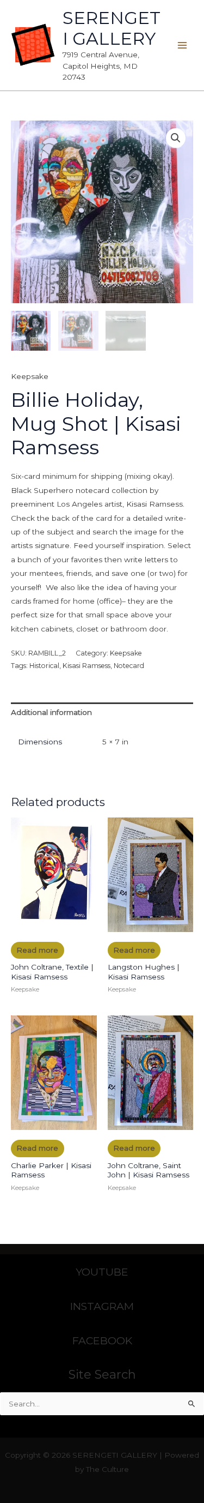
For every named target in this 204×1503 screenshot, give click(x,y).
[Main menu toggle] (182, 45)
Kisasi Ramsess (86, 666)
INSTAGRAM (102, 1306)
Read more (37, 950)
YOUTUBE (102, 1271)
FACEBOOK (102, 1340)
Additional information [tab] (51, 712)
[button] (176, 138)
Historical (44, 666)
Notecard (129, 666)
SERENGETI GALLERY (111, 28)
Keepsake (29, 376)
